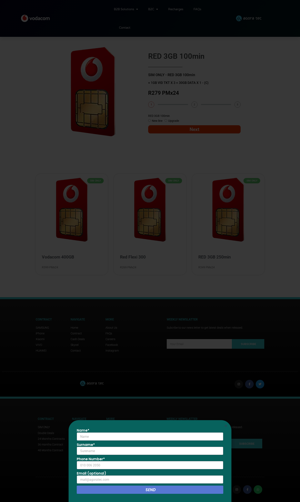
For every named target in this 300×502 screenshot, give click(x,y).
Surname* (86, 445)
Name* (83, 430)
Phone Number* (91, 459)
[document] (150, 251)
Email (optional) (91, 473)
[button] (225, 425)
